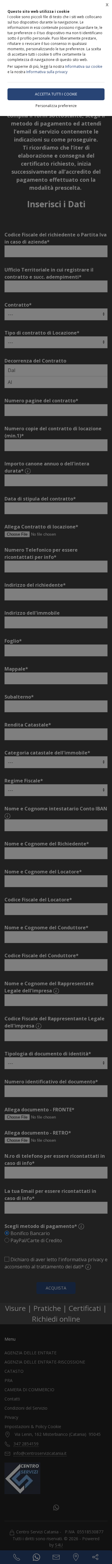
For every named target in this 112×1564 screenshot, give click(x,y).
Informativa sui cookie (83, 66)
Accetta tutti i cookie (56, 94)
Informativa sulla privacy (46, 71)
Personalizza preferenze (56, 105)
